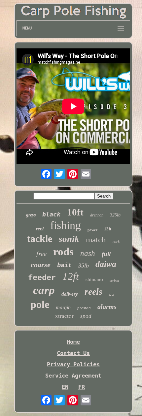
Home (73, 341)
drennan (96, 215)
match (96, 239)
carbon (114, 280)
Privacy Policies (73, 364)
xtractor (64, 316)
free (41, 253)
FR (81, 387)
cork (116, 241)
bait (64, 265)
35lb (83, 265)
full (106, 254)
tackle (39, 238)
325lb (115, 214)
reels (93, 291)
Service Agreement (73, 375)
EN (65, 387)
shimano (94, 279)
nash (87, 253)
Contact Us (73, 353)
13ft (107, 228)
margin (63, 307)
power (92, 230)
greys (31, 214)
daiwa (105, 264)
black (51, 214)
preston (84, 307)
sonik (69, 239)
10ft (75, 212)
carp (44, 290)
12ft (70, 276)
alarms (107, 306)
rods (63, 252)
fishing (65, 225)
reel (40, 228)
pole (39, 304)
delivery (69, 294)
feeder (42, 277)
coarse (41, 265)
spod (85, 316)
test (111, 295)
